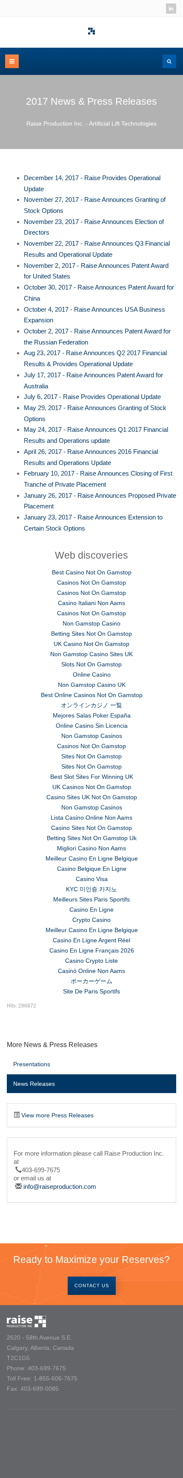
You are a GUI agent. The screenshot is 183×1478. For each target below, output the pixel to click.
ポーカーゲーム (91, 981)
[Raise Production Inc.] (91, 31)
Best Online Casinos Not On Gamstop (92, 695)
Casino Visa (92, 878)
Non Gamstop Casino (91, 623)
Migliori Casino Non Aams (91, 848)
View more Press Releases (57, 1115)
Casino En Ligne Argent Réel (91, 940)
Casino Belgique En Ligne (91, 868)
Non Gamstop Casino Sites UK (91, 654)
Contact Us (91, 1285)
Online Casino (92, 674)
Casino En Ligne (91, 909)
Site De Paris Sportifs (91, 991)
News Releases (34, 1083)
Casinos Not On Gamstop (91, 582)
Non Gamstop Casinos (91, 735)
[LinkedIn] (171, 8)
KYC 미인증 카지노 (91, 889)
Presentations (31, 1064)
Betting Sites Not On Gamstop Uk (92, 838)
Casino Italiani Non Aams (91, 603)
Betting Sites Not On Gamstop (91, 633)
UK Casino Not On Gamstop (91, 643)
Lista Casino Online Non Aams (91, 817)
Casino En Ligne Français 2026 (91, 950)
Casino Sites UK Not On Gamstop (91, 797)
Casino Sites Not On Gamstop (91, 827)
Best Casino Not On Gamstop (92, 572)
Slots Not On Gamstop (91, 664)
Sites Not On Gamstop (91, 756)
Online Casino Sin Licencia (92, 725)
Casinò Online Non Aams (91, 970)
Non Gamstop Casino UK (92, 684)
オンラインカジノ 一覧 (91, 705)
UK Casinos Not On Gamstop (91, 786)
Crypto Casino (91, 919)
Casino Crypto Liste (91, 960)
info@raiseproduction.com (59, 1186)
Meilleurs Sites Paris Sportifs (91, 899)
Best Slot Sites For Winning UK (91, 776)
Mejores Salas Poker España (92, 715)
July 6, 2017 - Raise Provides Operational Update (92, 396)
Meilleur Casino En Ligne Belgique (92, 858)
